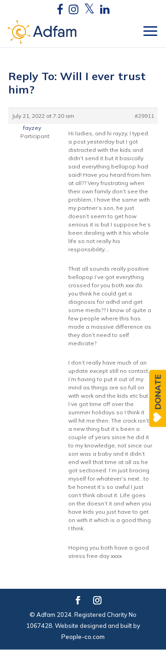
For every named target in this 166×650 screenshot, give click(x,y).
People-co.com (83, 636)
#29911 (144, 115)
